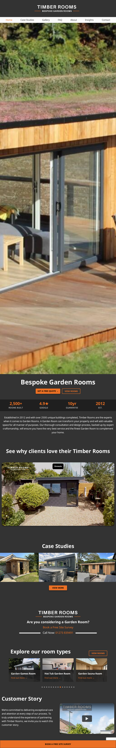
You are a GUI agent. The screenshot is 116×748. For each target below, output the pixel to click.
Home (9, 19)
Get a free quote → (47, 391)
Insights (89, 19)
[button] (42, 687)
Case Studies (27, 19)
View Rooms (98, 653)
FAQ (60, 19)
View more (58, 587)
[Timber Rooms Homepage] (57, 8)
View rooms (71, 391)
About (73, 19)
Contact (106, 19)
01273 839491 (64, 633)
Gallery (46, 19)
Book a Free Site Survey (58, 627)
